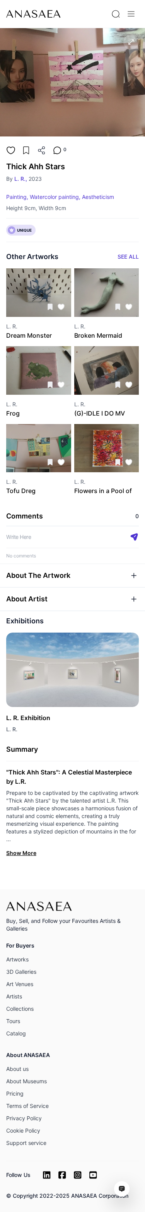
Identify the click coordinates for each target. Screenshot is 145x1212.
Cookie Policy (23, 1130)
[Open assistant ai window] (122, 1189)
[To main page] (33, 14)
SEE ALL (128, 256)
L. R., (20, 178)
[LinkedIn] (46, 1175)
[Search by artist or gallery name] (115, 14)
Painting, (17, 197)
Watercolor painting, (55, 197)
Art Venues (19, 984)
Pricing (15, 1093)
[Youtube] (93, 1175)
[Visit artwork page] (38, 292)
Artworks (17, 959)
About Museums (26, 1081)
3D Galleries (21, 971)
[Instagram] (77, 1175)
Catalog (16, 1033)
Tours (13, 1021)
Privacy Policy (24, 1118)
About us (17, 1069)
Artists (14, 996)
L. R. (11, 729)
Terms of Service (27, 1106)
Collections (20, 1008)
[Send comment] (134, 537)
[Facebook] (62, 1175)
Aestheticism (98, 197)
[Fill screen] (131, 42)
